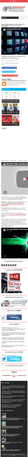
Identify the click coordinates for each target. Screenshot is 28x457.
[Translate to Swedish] (25, 375)
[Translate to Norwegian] (18, 375)
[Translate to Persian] (17, 375)
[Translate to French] (2, 375)
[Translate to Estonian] (9, 375)
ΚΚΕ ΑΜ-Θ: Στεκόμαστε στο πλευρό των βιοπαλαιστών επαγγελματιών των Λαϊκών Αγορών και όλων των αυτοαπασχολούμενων (13, 329)
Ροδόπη (16, 60)
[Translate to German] (3, 375)
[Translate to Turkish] (5, 375)
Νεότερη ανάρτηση (5, 160)
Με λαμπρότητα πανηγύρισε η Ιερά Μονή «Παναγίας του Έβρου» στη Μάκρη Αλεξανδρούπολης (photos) (11, 435)
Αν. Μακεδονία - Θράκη (11, 60)
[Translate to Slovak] (24, 375)
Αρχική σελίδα (13, 160)
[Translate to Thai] (13, 376)
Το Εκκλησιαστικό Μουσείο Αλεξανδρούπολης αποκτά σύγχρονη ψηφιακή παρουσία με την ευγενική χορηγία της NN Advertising (13, 334)
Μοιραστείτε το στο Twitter (10, 71)
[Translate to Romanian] (21, 375)
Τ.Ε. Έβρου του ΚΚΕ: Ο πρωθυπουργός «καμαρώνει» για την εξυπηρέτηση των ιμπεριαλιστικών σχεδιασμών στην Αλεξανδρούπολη (13, 392)
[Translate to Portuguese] (20, 375)
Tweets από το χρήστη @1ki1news (8, 355)
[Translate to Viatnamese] (14, 376)
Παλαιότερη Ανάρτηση (22, 160)
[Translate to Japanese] (16, 375)
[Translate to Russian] (22, 375)
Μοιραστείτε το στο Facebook (10, 67)
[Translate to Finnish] (10, 375)
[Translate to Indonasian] (13, 375)
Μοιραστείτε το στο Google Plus (11, 75)
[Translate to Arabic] (6, 375)
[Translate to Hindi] (12, 375)
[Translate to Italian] (14, 375)
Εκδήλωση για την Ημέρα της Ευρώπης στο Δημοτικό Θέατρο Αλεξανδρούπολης (12, 450)
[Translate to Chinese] (7, 375)
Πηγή (3, 64)
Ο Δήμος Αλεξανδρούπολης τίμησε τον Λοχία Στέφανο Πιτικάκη (12, 443)
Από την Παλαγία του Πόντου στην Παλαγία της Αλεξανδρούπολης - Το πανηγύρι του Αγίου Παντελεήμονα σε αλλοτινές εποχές (12, 406)
